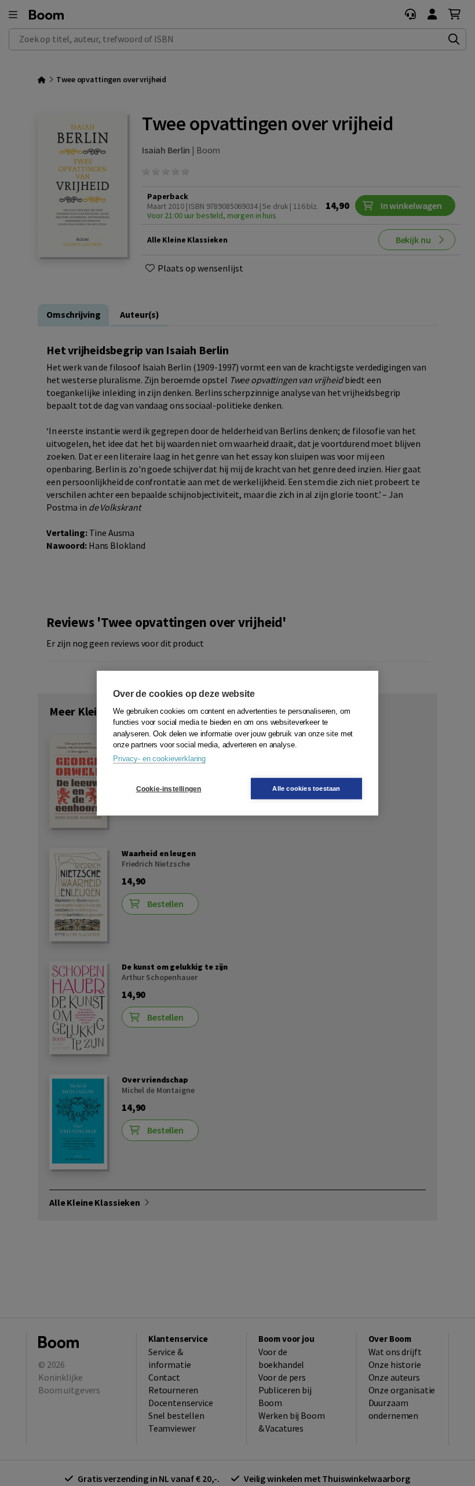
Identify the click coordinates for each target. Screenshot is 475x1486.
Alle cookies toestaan (306, 788)
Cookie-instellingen (169, 788)
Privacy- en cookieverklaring (159, 758)
